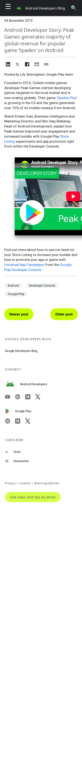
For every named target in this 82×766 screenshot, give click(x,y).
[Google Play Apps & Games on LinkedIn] (10, 421)
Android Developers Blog (45, 8)
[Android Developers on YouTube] (10, 397)
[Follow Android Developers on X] (40, 397)
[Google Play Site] (10, 411)
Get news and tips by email (33, 497)
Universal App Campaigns (24, 265)
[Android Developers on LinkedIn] (20, 397)
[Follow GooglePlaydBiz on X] (30, 421)
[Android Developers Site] (12, 384)
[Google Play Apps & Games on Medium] (20, 421)
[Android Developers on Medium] (30, 397)
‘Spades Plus (66, 98)
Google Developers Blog (21, 351)
